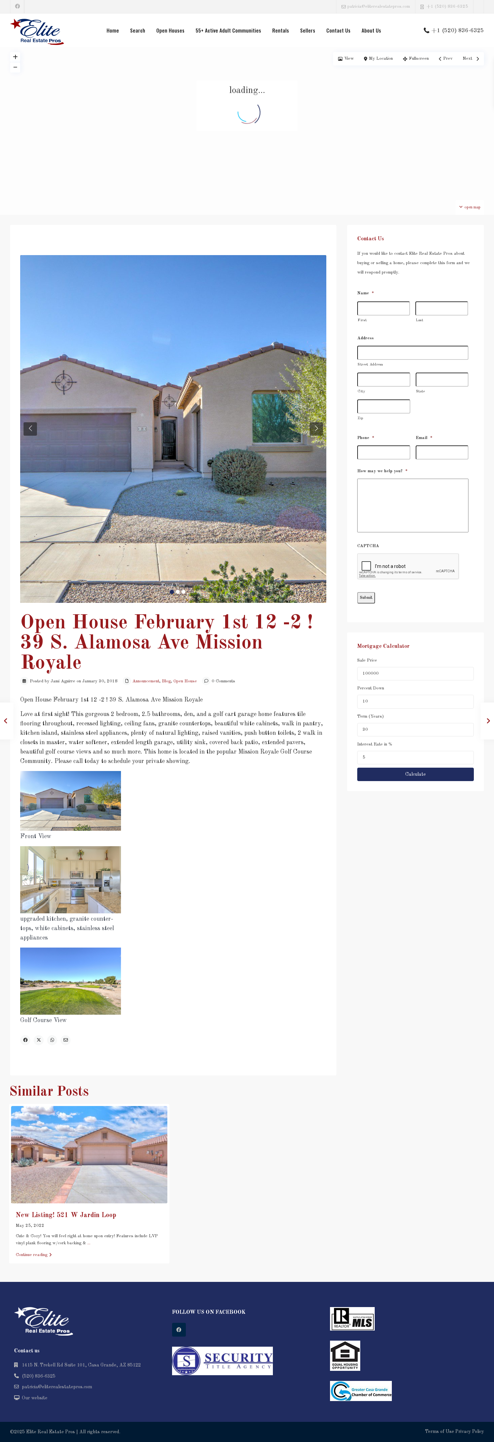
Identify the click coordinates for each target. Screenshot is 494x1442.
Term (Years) (370, 716)
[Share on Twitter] (39, 1040)
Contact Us (338, 30)
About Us (371, 30)
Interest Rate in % (374, 744)
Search (137, 30)
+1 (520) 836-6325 (447, 6)
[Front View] (173, 429)
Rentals (280, 30)
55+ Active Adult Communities (228, 30)
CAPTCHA (368, 546)
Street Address (370, 365)
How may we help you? (382, 471)
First (362, 320)
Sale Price (367, 660)
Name (365, 293)
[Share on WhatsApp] (52, 1040)
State (420, 391)
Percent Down (370, 688)
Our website (34, 1398)
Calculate (415, 774)
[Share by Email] (65, 1040)
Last (419, 320)
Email (424, 438)
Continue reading (31, 1255)
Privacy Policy (469, 1431)
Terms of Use (439, 1431)
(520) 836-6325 (38, 1376)
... (88, 1243)
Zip (360, 418)
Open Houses (170, 30)
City (362, 391)
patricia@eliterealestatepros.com (57, 1387)
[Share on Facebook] (25, 1040)
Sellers (307, 30)
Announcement (145, 681)
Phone (365, 438)
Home (113, 30)
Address (365, 338)
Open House (185, 681)
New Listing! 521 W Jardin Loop (66, 1215)
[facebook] (17, 6)
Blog (166, 681)
